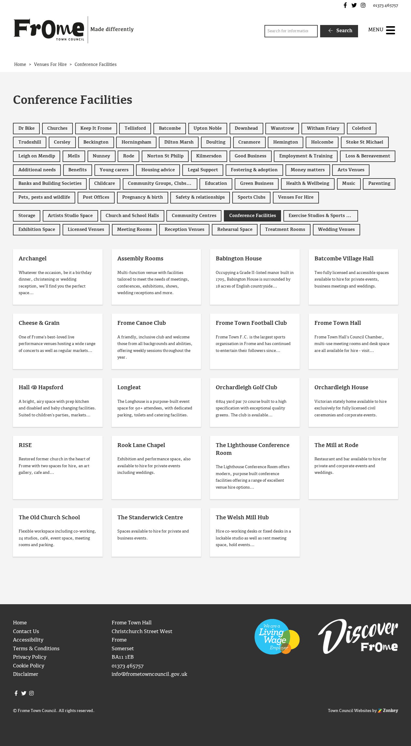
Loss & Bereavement (367, 156)
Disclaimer (25, 674)
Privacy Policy (29, 657)
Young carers (114, 170)
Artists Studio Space (70, 215)
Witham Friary (323, 128)
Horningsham (136, 142)
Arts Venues (351, 170)
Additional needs (37, 170)
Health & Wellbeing (307, 183)
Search (343, 30)
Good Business (250, 156)
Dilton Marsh (178, 142)
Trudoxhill (29, 142)
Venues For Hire (296, 197)
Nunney (101, 156)
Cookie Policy (28, 666)
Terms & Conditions (36, 649)
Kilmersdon (209, 156)
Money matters (308, 170)
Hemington (285, 142)
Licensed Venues (86, 229)
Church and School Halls (132, 215)
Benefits (77, 170)
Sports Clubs (251, 197)
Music (348, 183)
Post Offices (96, 197)
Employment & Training (305, 156)
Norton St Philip (165, 156)
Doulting (215, 142)
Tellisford (135, 128)
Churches (57, 128)
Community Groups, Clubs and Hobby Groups (162, 183)
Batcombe (170, 128)
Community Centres (194, 215)
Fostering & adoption (254, 170)
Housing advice (158, 170)
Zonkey (390, 710)
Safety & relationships (200, 197)
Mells (74, 156)
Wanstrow (282, 128)
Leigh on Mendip (36, 156)
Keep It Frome (96, 128)
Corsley (62, 142)
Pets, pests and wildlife (44, 197)
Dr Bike (26, 128)
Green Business (256, 183)
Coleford (361, 128)
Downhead (246, 128)
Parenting (379, 183)
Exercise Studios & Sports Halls (323, 215)
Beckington (96, 142)
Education (216, 183)
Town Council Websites (349, 710)
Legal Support (203, 170)
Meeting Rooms (134, 229)
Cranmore (249, 142)
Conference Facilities (252, 215)
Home (20, 623)
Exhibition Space (36, 229)
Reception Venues (184, 229)
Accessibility (28, 640)
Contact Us (26, 632)
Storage (26, 215)
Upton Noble (207, 128)
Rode (128, 156)
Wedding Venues (336, 229)
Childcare (104, 183)
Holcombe (322, 142)
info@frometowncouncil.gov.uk (149, 674)
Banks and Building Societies (50, 183)
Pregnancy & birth (142, 197)
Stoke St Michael (364, 142)
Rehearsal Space (234, 229)
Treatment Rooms (285, 229)
